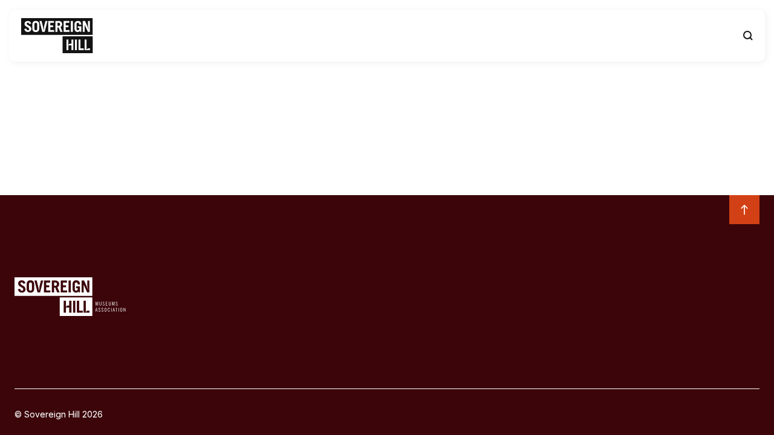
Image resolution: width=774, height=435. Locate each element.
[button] (748, 35)
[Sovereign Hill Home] (57, 35)
